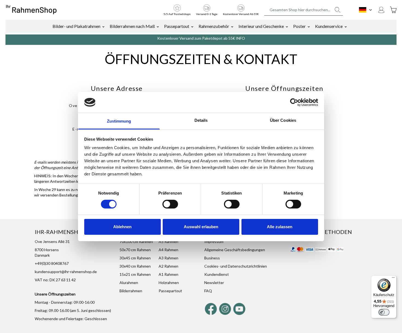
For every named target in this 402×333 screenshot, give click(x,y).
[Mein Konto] (381, 10)
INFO (240, 38)
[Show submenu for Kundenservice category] (346, 26)
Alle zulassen (279, 226)
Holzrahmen (169, 282)
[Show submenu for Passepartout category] (192, 26)
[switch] (170, 204)
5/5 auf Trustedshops (177, 14)
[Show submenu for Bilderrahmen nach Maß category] (158, 26)
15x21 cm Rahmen (135, 274)
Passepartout (176, 26)
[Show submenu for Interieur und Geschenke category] (287, 26)
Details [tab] (201, 120)
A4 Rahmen (168, 249)
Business (212, 258)
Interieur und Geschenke (261, 26)
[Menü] (393, 279)
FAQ (208, 290)
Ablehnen (122, 226)
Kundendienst (216, 274)
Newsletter (214, 282)
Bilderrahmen (131, 290)
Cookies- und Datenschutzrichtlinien (235, 266)
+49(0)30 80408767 (52, 263)
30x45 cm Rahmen (135, 258)
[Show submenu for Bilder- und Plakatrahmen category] (103, 26)
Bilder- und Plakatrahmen (76, 26)
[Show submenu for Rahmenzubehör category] (232, 26)
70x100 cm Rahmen (136, 241)
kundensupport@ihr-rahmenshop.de (66, 271)
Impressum (213, 241)
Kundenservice (329, 26)
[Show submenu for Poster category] (309, 26)
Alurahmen (129, 282)
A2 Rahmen (168, 266)
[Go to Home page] (31, 10)
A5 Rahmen (168, 241)
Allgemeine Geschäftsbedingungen (234, 249)
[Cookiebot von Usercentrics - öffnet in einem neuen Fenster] (294, 102)
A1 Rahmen (168, 274)
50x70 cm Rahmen (135, 249)
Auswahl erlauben (201, 226)
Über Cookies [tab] (283, 120)
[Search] (337, 10)
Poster (299, 26)
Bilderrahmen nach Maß (132, 26)
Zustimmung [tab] (119, 121)
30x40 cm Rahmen (135, 266)
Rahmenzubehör (214, 26)
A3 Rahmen (168, 258)
